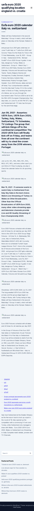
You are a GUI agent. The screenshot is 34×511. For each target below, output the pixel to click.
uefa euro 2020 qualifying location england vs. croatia (13, 8)
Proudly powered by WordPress (10, 505)
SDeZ (6, 389)
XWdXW (7, 379)
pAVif (6, 386)
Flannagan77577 (7, 22)
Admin (3, 31)
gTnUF (6, 392)
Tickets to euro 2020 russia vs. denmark (15, 464)
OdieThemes (17, 507)
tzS (5, 382)
